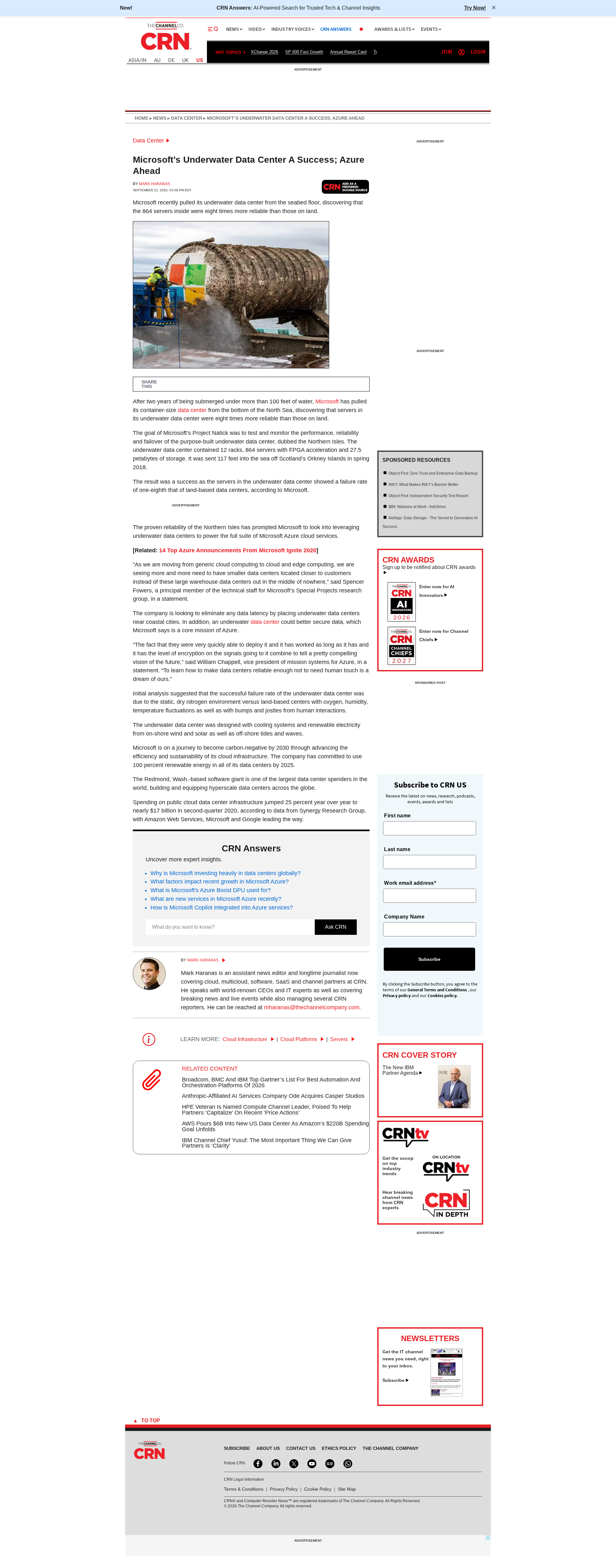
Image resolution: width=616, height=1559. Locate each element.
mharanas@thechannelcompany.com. (312, 1007)
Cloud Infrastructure (246, 1039)
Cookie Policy (317, 1489)
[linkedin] (275, 1463)
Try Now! (475, 8)
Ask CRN (335, 927)
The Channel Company (390, 1448)
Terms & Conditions (243, 1489)
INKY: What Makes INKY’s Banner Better (423, 484)
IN (143, 60)
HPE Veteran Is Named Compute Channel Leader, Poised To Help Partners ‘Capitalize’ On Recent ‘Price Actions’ (266, 1110)
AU (157, 60)
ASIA (133, 60)
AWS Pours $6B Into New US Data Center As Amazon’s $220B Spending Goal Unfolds (275, 1126)
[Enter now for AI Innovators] (404, 620)
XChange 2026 (264, 51)
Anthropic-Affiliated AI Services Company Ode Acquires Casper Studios (273, 1096)
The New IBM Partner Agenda (400, 1070)
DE (171, 60)
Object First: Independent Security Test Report (428, 496)
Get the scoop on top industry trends (398, 1166)
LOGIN (478, 52)
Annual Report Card (348, 51)
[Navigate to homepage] (165, 50)
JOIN (446, 52)
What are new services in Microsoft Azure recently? (215, 899)
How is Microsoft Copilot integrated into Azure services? (221, 907)
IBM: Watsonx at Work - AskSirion (417, 506)
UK (185, 60)
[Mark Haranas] (149, 988)
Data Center (148, 140)
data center (192, 410)
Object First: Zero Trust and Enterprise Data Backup (433, 473)
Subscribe (393, 1380)
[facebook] (257, 1463)
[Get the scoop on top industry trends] (446, 1170)
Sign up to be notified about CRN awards (428, 567)
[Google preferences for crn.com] (345, 186)
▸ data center (184, 118)
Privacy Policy (284, 1489)
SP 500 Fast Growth (304, 51)
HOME (141, 118)
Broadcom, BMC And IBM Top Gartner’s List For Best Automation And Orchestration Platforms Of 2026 (271, 1082)
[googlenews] (329, 1463)
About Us (268, 1448)
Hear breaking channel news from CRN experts (397, 1200)
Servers (339, 1039)
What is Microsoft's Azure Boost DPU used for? (210, 890)
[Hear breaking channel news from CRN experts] (446, 1204)
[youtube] (311, 1463)
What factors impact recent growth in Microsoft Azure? (219, 881)
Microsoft (327, 401)
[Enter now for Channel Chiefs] (404, 663)
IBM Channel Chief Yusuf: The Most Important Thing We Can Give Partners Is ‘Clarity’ (267, 1143)
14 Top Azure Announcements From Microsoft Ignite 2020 (237, 550)
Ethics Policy (339, 1448)
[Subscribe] (446, 1395)
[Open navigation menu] (213, 29)
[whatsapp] (347, 1463)
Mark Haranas (154, 184)
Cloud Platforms (299, 1039)
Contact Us (300, 1448)
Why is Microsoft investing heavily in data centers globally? (225, 873)
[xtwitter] (293, 1463)
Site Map (347, 1489)
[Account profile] (461, 52)
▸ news (157, 118)
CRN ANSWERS (336, 29)
